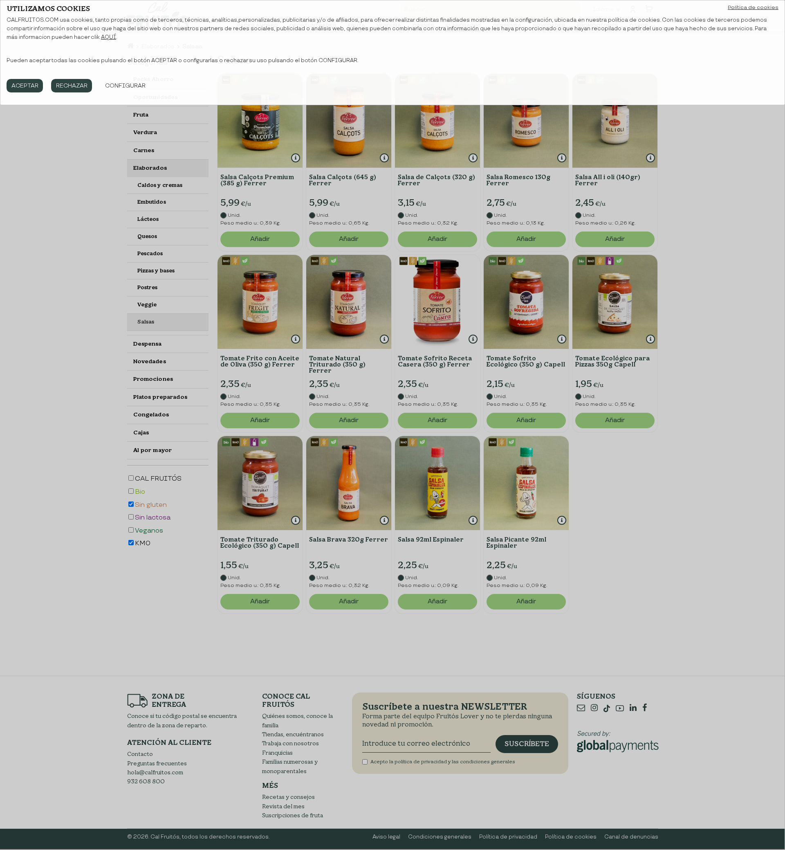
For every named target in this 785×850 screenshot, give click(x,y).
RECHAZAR (71, 85)
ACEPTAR (24, 85)
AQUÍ (108, 37)
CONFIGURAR (125, 85)
